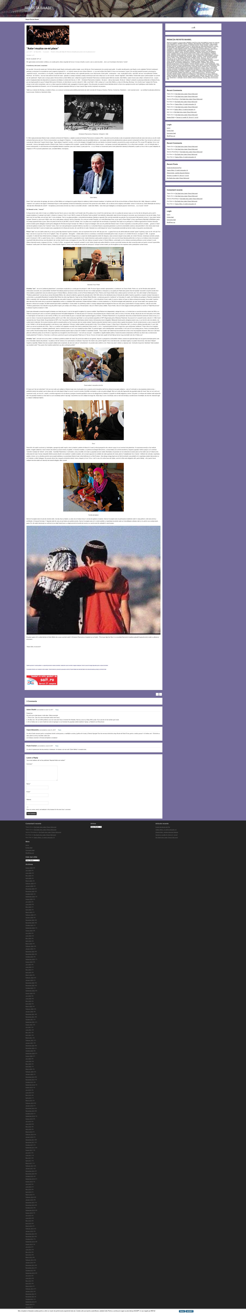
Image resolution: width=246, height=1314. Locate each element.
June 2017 (28, 1155)
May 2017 (28, 1158)
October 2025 (29, 894)
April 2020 (28, 1066)
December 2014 (30, 1234)
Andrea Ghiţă (170, 117)
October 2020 (29, 1051)
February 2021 (30, 1040)
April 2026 (28, 878)
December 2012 (30, 1294)
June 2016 (28, 1187)
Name (29, 784)
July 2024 (28, 933)
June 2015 (28, 1218)
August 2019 (29, 1087)
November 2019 (30, 1079)
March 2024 (29, 943)
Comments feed (171, 133)
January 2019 (29, 1106)
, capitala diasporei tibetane (178, 173)
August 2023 (29, 962)
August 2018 (29, 1119)
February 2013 (30, 1289)
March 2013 (29, 1286)
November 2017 (30, 1142)
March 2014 (29, 1257)
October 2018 (29, 1113)
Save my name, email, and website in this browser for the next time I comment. (49, 809)
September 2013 (30, 1273)
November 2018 (30, 1111)
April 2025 (28, 910)
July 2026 (28, 870)
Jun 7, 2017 (29, 52)
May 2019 (28, 1095)
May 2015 (28, 1221)
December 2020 (30, 1045)
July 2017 (28, 1153)
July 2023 (28, 964)
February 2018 (30, 1134)
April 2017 (28, 1161)
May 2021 (28, 1032)
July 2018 (28, 1121)
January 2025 (29, 917)
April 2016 (28, 1192)
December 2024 (30, 920)
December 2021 (30, 1014)
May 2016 (28, 1189)
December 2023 (30, 951)
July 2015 (28, 1215)
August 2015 (29, 1213)
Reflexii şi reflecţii (71, 52)
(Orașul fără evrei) (186, 94)
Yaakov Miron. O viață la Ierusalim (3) (185, 104)
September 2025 (30, 896)
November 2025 (30, 891)
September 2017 (30, 1147)
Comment (30, 764)
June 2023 (28, 967)
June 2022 (28, 998)
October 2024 (29, 925)
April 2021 (28, 1035)
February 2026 (30, 883)
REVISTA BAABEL (39, 7)
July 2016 (28, 1184)
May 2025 (28, 907)
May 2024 (28, 938)
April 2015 (28, 1223)
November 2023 (30, 954)
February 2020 (30, 1072)
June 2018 (28, 1124)
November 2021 (30, 1017)
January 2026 (29, 886)
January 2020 (29, 1074)
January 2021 (29, 1043)
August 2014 (29, 1244)
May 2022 (28, 1001)
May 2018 (28, 1126)
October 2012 (29, 1299)
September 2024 (30, 928)
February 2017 (30, 1166)
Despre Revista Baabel (32, 19)
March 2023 (29, 975)
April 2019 (28, 1098)
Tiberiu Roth (38, 52)
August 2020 (29, 1056)
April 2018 (28, 1129)
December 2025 (30, 889)
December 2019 (30, 1077)
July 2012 (28, 1307)
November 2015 (30, 1205)
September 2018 (30, 1116)
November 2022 (30, 985)
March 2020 (29, 1069)
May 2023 (28, 970)
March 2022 (29, 1006)
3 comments (46, 52)
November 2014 (30, 1236)
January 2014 (29, 1262)
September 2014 (30, 1241)
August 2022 (29, 993)
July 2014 (28, 1247)
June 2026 (28, 873)
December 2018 (30, 1108)
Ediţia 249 (64, 52)
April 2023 (28, 972)
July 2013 (28, 1276)
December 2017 (30, 1140)
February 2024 (30, 946)
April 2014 (28, 1255)
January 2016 (29, 1200)
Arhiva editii (58, 52)
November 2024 (30, 923)
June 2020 (28, 1061)
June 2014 (28, 1249)
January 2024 (29, 949)
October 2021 (29, 1019)
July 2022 (28, 996)
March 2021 (29, 1038)
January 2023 (29, 980)
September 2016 (30, 1179)
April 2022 (28, 1004)
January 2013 (29, 1291)
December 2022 (30, 983)
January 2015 (29, 1231)
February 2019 (30, 1103)
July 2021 (28, 1027)
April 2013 (28, 1283)
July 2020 (28, 1059)
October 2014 (29, 1239)
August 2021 (29, 1025)
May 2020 (28, 1064)
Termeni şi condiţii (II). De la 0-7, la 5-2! (187, 117)
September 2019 (30, 1085)
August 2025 (29, 899)
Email (29, 792)
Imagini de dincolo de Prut (174, 168)
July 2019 (28, 1090)
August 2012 (29, 1304)
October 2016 (29, 1176)
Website (29, 799)
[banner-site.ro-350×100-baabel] (42, 681)
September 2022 (30, 990)
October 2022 (29, 988)
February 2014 (30, 1260)
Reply (57, 710)
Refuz (182, 1311)
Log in (168, 128)
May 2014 (28, 1252)
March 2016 (29, 1194)
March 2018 (29, 1132)
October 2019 (29, 1082)
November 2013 (30, 1268)
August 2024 (29, 930)
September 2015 (30, 1210)
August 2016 (29, 1181)
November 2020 (30, 1048)
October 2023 (29, 957)
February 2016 (30, 1197)
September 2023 (30, 959)
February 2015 (30, 1228)
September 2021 (30, 1022)
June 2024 (28, 936)
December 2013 (30, 1265)
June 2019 (28, 1092)
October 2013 (29, 1270)
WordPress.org (171, 136)
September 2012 (30, 1302)
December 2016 (30, 1171)
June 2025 (28, 904)
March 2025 (29, 912)
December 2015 (30, 1202)
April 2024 (28, 941)
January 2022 (29, 1011)
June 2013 (28, 1278)
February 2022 (30, 1009)
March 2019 (29, 1100)
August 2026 (29, 868)
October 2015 (29, 1208)
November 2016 (30, 1174)
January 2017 (29, 1168)
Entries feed (170, 130)
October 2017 (29, 1145)
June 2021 (28, 1030)
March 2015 (29, 1226)
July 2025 (28, 902)
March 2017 (29, 1163)
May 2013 (28, 1281)
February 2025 (30, 915)
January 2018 (29, 1137)
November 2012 (30, 1296)
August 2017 (29, 1150)
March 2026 (29, 881)
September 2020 (30, 1053)
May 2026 (28, 876)
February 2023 (30, 977)
